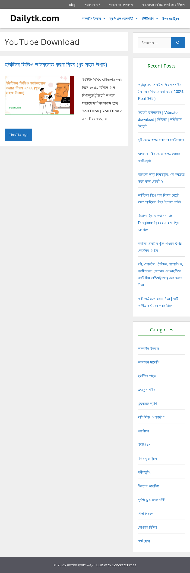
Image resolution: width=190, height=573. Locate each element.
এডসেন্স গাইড (146, 390)
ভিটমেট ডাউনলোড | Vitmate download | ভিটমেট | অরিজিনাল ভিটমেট (160, 119)
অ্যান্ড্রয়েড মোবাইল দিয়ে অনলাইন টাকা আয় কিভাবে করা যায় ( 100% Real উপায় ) (161, 92)
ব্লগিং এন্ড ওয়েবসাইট (121, 18)
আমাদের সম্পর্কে (92, 5)
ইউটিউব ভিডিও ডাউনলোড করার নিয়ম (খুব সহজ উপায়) (56, 64)
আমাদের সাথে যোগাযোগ (121, 5)
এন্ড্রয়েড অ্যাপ (147, 403)
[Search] (178, 42)
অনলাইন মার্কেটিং (149, 362)
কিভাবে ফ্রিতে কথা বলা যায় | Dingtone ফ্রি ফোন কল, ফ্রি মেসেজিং (158, 223)
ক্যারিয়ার (143, 431)
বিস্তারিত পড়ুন (19, 134)
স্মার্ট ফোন (144, 541)
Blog (72, 5)
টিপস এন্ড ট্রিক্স (147, 458)
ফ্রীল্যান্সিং (144, 472)
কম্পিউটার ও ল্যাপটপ (151, 417)
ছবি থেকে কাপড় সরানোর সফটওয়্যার (161, 140)
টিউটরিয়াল (148, 18)
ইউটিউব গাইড (147, 376)
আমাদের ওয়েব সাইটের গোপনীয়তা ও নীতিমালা (163, 5)
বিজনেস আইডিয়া (148, 486)
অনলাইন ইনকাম (91, 18)
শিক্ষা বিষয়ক (145, 513)
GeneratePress (124, 565)
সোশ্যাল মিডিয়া (147, 527)
